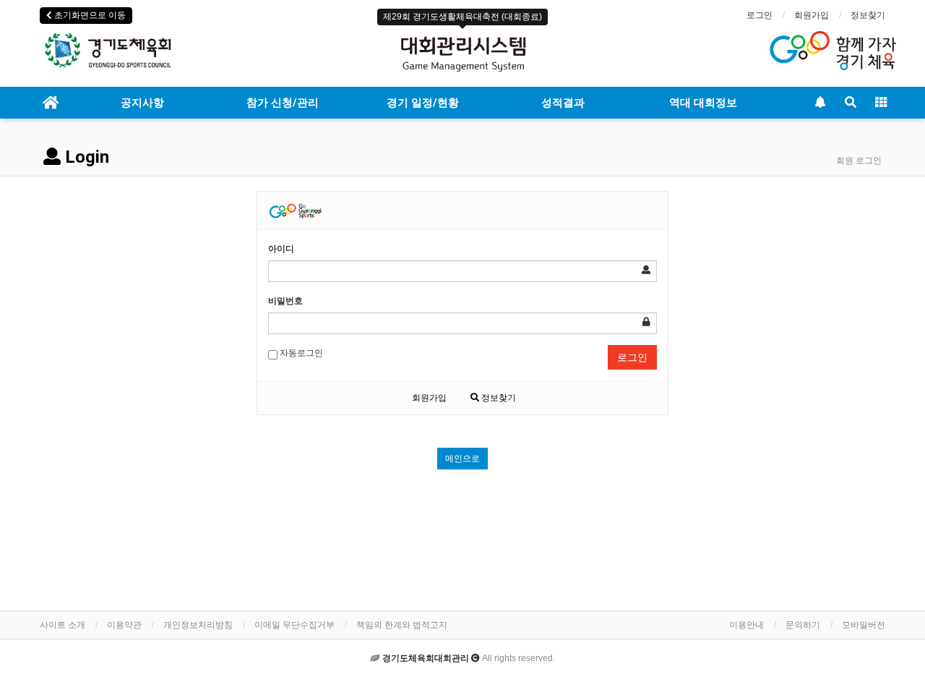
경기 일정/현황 (423, 102)
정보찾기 (868, 15)
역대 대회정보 (703, 102)
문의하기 (803, 625)
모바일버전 (863, 625)
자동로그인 (300, 353)
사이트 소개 (62, 625)
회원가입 (811, 15)
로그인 (760, 15)
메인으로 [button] (462, 459)
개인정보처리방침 (198, 625)
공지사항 (142, 102)
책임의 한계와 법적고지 (401, 625)
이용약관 (124, 625)
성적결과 (563, 102)
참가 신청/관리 (282, 102)
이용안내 (746, 625)
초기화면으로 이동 (89, 15)
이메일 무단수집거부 (294, 625)
